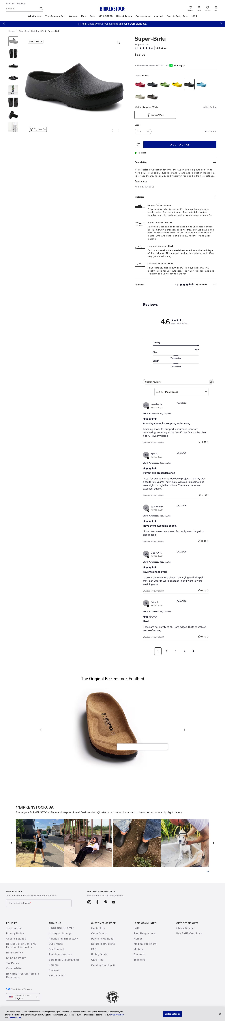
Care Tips (97, 960)
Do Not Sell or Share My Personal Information (21, 946)
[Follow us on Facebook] (97, 902)
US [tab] (139, 131)
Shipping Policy (16, 958)
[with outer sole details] (13, 115)
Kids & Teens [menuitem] (124, 16)
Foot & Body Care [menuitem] (177, 16)
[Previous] (13, 41)
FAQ (94, 949)
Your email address (20, 903)
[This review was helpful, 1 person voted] (200, 442)
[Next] (13, 127)
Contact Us (98, 928)
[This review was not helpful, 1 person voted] (206, 494)
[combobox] (181, 392)
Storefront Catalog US (31, 31)
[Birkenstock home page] (112, 9)
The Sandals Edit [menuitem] (55, 16)
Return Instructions (103, 944)
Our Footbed (56, 949)
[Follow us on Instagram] (89, 902)
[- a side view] (13, 66)
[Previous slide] (112, 130)
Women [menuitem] (73, 16)
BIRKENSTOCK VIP (61, 928)
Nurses (138, 938)
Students (139, 954)
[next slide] (213, 843)
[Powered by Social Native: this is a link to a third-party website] (208, 871)
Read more (141, 181)
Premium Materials (60, 954)
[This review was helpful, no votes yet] (200, 494)
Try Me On (40, 129)
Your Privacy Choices (21, 989)
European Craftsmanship (64, 960)
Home (12, 31)
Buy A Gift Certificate (189, 933)
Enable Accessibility (15, 3)
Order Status (99, 933)
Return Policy (14, 952)
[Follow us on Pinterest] (105, 902)
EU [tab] (147, 131)
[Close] (220, 1013)
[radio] (140, 84)
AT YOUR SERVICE (135, 24)
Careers (54, 965)
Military (138, 949)
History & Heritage (60, 933)
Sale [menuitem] (92, 16)
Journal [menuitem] (158, 16)
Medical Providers (145, 944)
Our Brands (56, 944)
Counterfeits (13, 968)
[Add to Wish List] (138, 144)
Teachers (139, 960)
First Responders (144, 933)
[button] (4, 23)
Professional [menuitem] (143, 16)
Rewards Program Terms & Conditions (22, 975)
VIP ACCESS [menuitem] (106, 16)
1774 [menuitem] (194, 16)
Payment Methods (102, 938)
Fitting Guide (99, 954)
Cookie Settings (16, 938)
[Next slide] (118, 130)
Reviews (54, 970)
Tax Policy (12, 963)
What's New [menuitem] (35, 16)
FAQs (137, 928)
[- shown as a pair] (13, 78)
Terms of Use (14, 928)
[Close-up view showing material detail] (13, 90)
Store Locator (57, 975)
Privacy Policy (15, 933)
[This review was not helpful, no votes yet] (205, 442)
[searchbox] (175, 381)
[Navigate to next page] (193, 651)
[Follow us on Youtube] (113, 902)
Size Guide (210, 131)
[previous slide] (11, 843)
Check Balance (185, 928)
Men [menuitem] (83, 16)
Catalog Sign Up (101, 965)
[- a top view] (13, 53)
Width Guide (210, 107)
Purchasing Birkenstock (63, 938)
